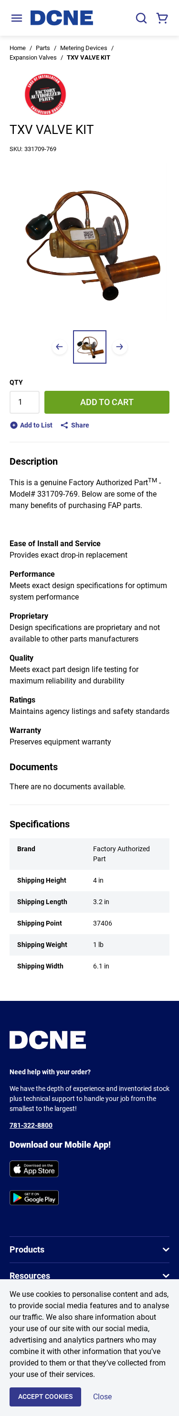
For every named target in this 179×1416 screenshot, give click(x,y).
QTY (16, 382)
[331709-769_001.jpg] (89, 347)
